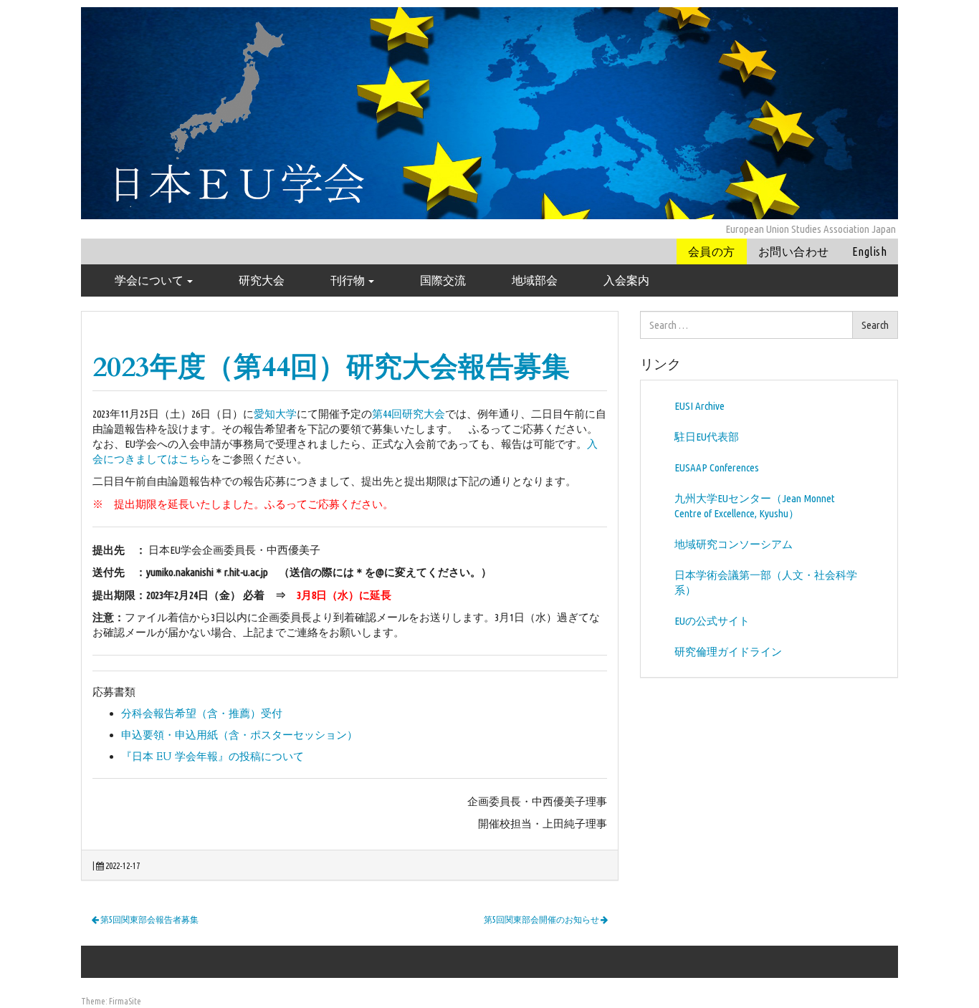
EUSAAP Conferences (716, 467)
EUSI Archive (699, 406)
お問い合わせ (793, 251)
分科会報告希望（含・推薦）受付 (201, 713)
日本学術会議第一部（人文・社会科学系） (765, 582)
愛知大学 (275, 414)
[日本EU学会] (489, 112)
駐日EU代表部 (706, 437)
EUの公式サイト (712, 621)
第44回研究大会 (408, 414)
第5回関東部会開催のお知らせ (542, 919)
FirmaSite (125, 1001)
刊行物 (348, 280)
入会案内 (626, 280)
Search (875, 325)
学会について (150, 280)
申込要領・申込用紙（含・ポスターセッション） (239, 735)
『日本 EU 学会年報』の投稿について (212, 756)
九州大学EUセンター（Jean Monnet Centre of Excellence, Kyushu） (754, 505)
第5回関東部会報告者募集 (149, 919)
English (869, 251)
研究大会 (262, 280)
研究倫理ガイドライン (728, 651)
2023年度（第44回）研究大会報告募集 (331, 367)
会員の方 (711, 251)
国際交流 (443, 280)
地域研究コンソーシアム (733, 544)
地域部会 (535, 280)
